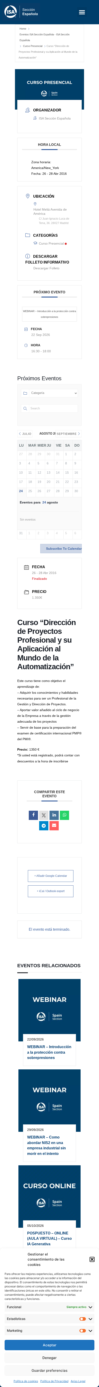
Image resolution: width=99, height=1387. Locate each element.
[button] (92, 1259)
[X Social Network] (43, 815)
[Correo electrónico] (54, 825)
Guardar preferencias (49, 1370)
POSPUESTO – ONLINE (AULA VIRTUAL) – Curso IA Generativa (49, 1238)
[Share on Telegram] (43, 825)
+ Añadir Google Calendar (50, 876)
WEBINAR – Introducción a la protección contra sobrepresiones (49, 314)
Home (23, 28)
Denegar (49, 1358)
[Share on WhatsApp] (64, 815)
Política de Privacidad (54, 1381)
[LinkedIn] (54, 815)
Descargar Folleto (46, 268)
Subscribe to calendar (64, 548)
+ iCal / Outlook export (50, 891)
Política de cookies (26, 1381)
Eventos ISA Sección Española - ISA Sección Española (45, 37)
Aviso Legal (78, 1381)
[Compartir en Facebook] (33, 815)
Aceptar (49, 1345)
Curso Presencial (32, 46)
